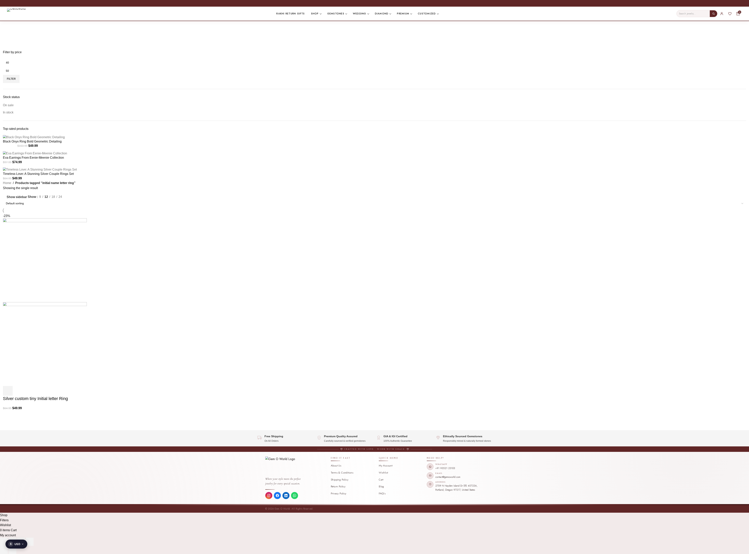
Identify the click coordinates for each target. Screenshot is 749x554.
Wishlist (383, 472)
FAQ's (382, 493)
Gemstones (335, 13)
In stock (8, 112)
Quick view (18, 391)
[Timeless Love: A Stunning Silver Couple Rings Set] (40, 169)
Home (7, 183)
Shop (315, 13)
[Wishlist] (730, 14)
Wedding (359, 13)
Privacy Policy (338, 493)
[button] (8, 391)
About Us (336, 465)
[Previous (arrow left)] (4, 550)
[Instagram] (268, 495)
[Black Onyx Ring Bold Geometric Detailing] (34, 137)
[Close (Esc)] (30, 542)
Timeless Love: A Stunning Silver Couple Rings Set (38, 173)
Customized (427, 13)
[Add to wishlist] (29, 391)
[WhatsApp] (294, 495)
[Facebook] (277, 495)
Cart (381, 479)
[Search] (713, 14)
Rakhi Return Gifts (290, 13)
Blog (381, 486)
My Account (385, 465)
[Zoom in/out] (4, 542)
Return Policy (338, 486)
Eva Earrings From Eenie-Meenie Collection (33, 157)
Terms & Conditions (342, 472)
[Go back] (8, 26)
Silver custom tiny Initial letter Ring (35, 398)
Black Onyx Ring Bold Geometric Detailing (32, 141)
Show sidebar (17, 197)
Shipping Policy (339, 479)
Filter (11, 78)
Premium (403, 13)
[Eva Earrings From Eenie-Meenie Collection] (35, 153)
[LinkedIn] (285, 495)
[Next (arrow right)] (12, 550)
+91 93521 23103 (445, 468)
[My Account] (722, 14)
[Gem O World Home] (296, 466)
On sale (8, 105)
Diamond (382, 13)
